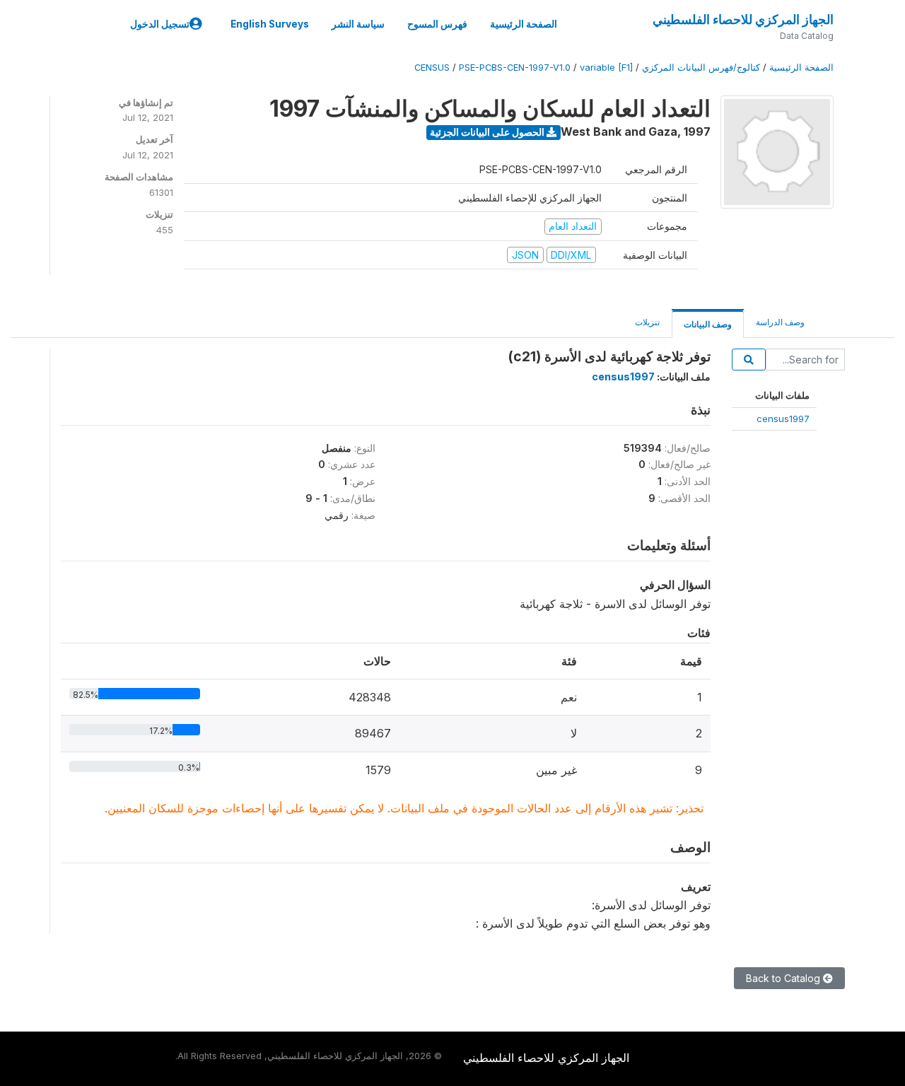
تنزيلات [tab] (647, 322)
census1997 (783, 418)
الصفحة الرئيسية (523, 24)
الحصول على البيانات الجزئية (488, 132)
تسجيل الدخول (159, 24)
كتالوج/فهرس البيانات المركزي (701, 67)
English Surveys (269, 24)
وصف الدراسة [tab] (780, 322)
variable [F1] (606, 67)
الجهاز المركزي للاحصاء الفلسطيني (743, 19)
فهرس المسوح (437, 24)
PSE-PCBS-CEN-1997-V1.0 (515, 67)
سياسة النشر (358, 24)
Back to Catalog (784, 978)
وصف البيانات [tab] (708, 324)
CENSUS (432, 67)
